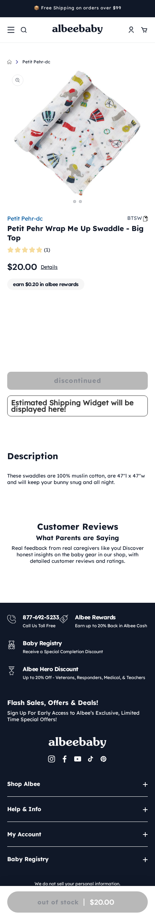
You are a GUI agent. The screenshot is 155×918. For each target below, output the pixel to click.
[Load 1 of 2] (75, 201)
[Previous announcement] (10, 9)
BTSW (134, 218)
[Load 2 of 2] (80, 201)
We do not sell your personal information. (77, 883)
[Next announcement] (145, 9)
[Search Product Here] (23, 29)
